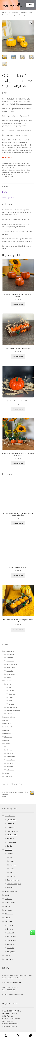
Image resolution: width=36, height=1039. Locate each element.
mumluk (15, 172)
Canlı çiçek (7, 724)
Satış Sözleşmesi (7, 1021)
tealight (10, 174)
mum (11, 172)
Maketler (9, 714)
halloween (29, 170)
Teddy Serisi (10, 770)
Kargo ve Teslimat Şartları (11, 1018)
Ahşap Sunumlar (9, 651)
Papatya (11, 704)
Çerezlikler (10, 657)
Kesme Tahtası (11, 667)
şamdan (4, 174)
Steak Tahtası (11, 674)
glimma (22, 170)
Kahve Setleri (10, 661)
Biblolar (6, 720)
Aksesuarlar (15, 12)
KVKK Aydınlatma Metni (10, 1024)
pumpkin (26, 172)
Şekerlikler (10, 671)
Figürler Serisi (11, 756)
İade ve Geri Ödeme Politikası (11, 1011)
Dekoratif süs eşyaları (26, 12)
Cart (27, 1034)
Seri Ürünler (7, 743)
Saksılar (6, 740)
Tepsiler (9, 677)
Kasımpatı (12, 694)
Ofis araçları (8, 737)
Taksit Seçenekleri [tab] (8, 198)
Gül (10, 687)
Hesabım (6, 1035)
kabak (7, 172)
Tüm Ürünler (11, 168)
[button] (30, 22)
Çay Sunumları (11, 654)
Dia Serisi (9, 750)
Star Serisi (10, 766)
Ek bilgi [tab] (4, 192)
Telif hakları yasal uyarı (9, 1026)
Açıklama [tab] (5, 186)
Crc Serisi (9, 747)
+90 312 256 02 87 (15, 982)
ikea (3, 172)
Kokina (11, 697)
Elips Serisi (10, 753)
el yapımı (17, 170)
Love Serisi (10, 763)
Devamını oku (18, 304)
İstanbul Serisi (11, 760)
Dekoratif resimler (12, 707)
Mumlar (4, 168)
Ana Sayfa (7, 12)
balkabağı (11, 170)
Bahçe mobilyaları (9, 717)
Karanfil (11, 690)
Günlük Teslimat (9, 727)
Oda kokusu (7, 733)
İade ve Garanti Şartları (9, 1013)
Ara (18, 1035)
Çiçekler (9, 684)
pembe (21, 172)
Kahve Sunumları (12, 664)
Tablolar (6, 773)
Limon (10, 700)
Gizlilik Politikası (7, 1016)
